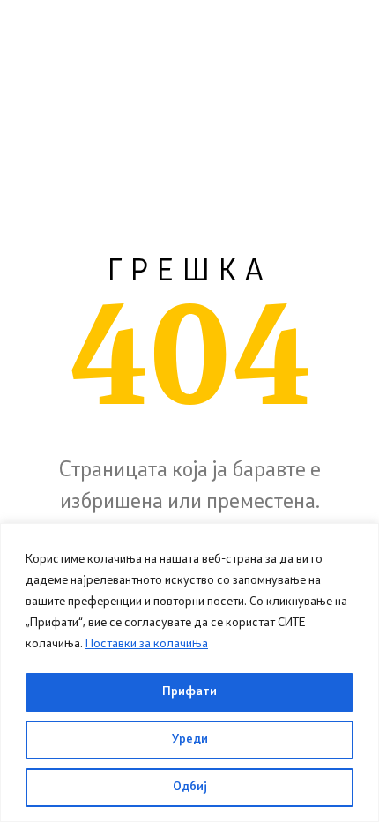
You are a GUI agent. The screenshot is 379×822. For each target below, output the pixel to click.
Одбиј (190, 787)
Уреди (190, 739)
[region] (189, 672)
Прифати (189, 692)
